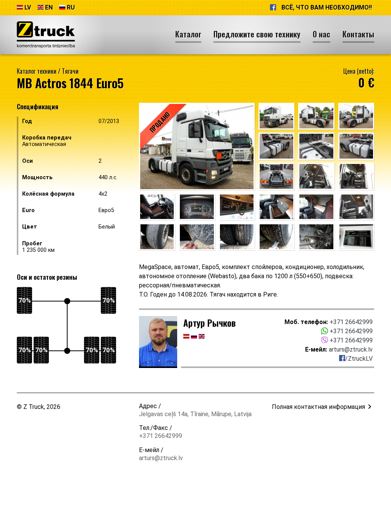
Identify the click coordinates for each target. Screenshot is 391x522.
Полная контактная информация (318, 406)
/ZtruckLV (359, 358)
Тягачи (70, 71)
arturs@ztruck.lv (351, 349)
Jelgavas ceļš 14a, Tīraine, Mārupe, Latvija (195, 414)
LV (27, 7)
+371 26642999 (351, 322)
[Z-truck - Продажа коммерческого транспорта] (46, 34)
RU (71, 7)
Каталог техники (37, 71)
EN (49, 7)
